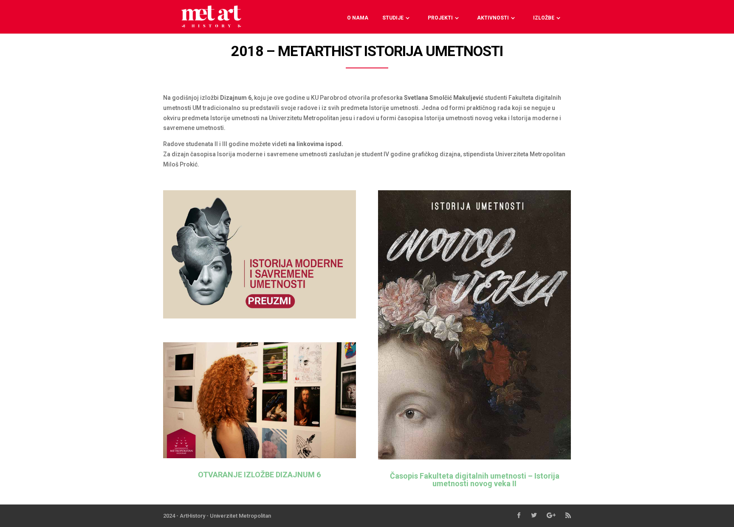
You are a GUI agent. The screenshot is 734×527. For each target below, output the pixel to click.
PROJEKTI (440, 18)
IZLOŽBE (543, 18)
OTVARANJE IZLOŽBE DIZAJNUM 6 (259, 474)
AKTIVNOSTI (493, 18)
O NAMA (357, 18)
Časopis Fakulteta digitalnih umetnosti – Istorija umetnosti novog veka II (474, 479)
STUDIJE (393, 18)
